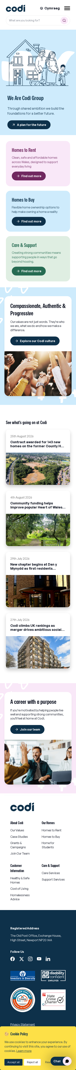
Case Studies (19, 837)
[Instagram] (30, 959)
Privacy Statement (22, 1024)
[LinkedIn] (48, 959)
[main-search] (64, 20)
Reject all (32, 1062)
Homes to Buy (51, 837)
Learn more (24, 1051)
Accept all (13, 1062)
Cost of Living (19, 888)
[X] (21, 959)
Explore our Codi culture (37, 341)
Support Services (53, 879)
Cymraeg (52, 8)
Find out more (31, 176)
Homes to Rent (51, 830)
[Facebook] (12, 959)
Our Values (17, 830)
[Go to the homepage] (15, 8)
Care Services (51, 873)
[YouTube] (39, 959)
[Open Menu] (67, 8)
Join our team (30, 729)
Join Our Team (20, 853)
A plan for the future (31, 125)
